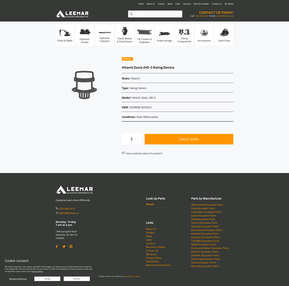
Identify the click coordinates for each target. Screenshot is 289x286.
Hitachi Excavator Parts (204, 222)
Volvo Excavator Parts (203, 262)
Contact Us (152, 250)
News (149, 236)
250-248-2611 (202, 15)
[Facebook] (56, 246)
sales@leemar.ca (224, 15)
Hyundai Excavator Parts (205, 226)
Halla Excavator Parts (203, 219)
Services (150, 243)
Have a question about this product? (144, 153)
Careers (150, 232)
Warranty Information (158, 265)
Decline (77, 278)
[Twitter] (64, 246)
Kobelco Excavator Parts (205, 233)
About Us (151, 229)
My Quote (151, 254)
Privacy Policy (37, 271)
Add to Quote (188, 139)
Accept (47, 278)
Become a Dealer (155, 247)
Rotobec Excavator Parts (205, 255)
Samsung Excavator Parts (205, 259)
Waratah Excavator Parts (205, 266)
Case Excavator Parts (203, 208)
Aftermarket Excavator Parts (207, 204)
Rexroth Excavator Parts (205, 251)
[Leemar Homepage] (72, 10)
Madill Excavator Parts (203, 244)
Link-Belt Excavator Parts (205, 241)
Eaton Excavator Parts (203, 215)
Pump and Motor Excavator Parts (210, 248)
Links (149, 239)
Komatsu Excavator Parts (205, 237)
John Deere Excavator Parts (206, 230)
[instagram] (71, 246)
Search (150, 204)
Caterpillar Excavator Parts (206, 212)
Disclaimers (152, 261)
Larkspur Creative (132, 276)
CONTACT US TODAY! (216, 12)
